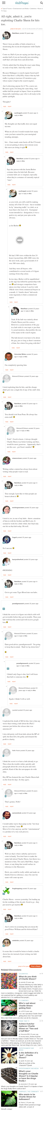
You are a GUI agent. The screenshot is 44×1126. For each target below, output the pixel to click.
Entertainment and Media (29, 1068)
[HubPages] (22, 3)
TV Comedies (24, 1000)
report (9, 106)
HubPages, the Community (29, 1091)
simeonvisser (17, 458)
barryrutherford (17, 559)
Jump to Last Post (15, 29)
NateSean (15, 33)
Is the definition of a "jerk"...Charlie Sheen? (28, 1055)
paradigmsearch (18, 603)
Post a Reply (35, 966)
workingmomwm (18, 507)
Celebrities (23, 974)
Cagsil (14, 537)
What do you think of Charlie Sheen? (28, 977)
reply (4, 106)
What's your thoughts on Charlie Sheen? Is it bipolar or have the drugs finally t (28, 1076)
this (21, 115)
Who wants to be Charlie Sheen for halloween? (27, 1096)
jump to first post (23, 966)
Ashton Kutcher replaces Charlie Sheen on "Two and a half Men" (28, 1027)
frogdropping (17, 888)
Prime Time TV (24, 1021)
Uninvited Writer (20, 354)
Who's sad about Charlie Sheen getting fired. (27, 1005)
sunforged (18, 113)
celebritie (15, 940)
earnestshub (16, 813)
